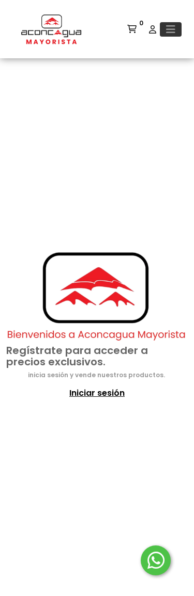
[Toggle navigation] (171, 29)
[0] (132, 29)
